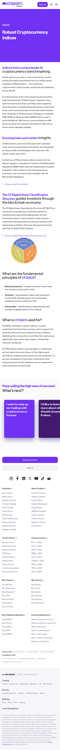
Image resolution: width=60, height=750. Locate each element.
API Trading (7, 515)
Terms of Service (8, 658)
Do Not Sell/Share (47, 652)
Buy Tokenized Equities (13, 615)
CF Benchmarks (32, 693)
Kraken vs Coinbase (40, 641)
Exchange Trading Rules (26, 658)
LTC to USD (36, 571)
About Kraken (38, 488)
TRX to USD (36, 568)
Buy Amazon (36, 595)
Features (7, 488)
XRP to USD (36, 549)
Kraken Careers (38, 496)
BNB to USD (36, 553)
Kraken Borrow (8, 526)
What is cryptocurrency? (42, 619)
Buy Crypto (7, 493)
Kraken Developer (39, 504)
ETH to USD (36, 546)
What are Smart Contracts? (43, 623)
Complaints (36, 526)
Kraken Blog (36, 500)
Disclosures (41, 658)
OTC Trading (8, 507)
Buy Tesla (35, 588)
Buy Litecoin (7, 606)
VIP (40, 684)
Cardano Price (8, 557)
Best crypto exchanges (42, 637)
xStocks (21, 693)
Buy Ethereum (8, 588)
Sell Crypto (7, 496)
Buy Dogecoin (8, 592)
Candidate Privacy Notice (12, 662)
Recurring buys (9, 522)
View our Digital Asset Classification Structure (25, 235)
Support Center (38, 522)
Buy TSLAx (7, 623)
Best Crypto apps (39, 634)
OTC (15, 702)
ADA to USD (36, 564)
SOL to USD (36, 557)
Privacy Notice (19, 652)
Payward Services (9, 693)
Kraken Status (37, 518)
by (8, 674)
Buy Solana (7, 603)
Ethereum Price (9, 546)
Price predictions (9, 571)
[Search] (51, 4)
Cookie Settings (32, 652)
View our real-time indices (16, 184)
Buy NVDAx (7, 619)
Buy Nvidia (36, 584)
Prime (10, 702)
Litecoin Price (8, 564)
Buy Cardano (8, 599)
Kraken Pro (13, 684)
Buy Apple (35, 592)
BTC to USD (36, 542)
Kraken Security (38, 493)
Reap (42, 693)
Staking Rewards (10, 518)
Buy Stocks (37, 580)
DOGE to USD (37, 560)
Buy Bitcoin (7, 584)
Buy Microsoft (37, 603)
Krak (4, 702)
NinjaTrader (24, 684)
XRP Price (6, 553)
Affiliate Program (38, 511)
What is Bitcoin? (38, 626)
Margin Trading (9, 500)
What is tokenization (40, 630)
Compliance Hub (8, 655)
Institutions (7, 511)
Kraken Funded (9, 529)
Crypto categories (10, 568)
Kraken (5, 684)
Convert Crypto (39, 538)
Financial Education (41, 615)
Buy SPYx (6, 630)
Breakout (33, 684)
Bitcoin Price (7, 542)
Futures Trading (9, 504)
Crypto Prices (9, 538)
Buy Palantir (36, 599)
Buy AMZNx (7, 634)
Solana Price (7, 560)
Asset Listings (37, 515)
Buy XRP (6, 595)
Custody (22, 702)
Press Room (36, 507)
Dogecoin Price (9, 549)
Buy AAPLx (7, 626)
